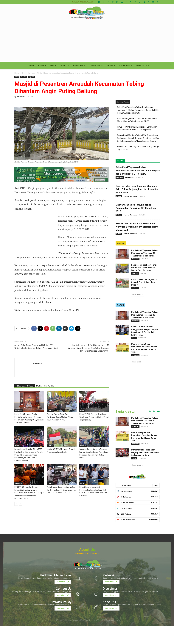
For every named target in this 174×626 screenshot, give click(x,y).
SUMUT (63, 65)
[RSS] (131, 2)
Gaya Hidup (124, 65)
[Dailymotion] (99, 2)
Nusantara (78, 65)
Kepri (41, 65)
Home (31, 65)
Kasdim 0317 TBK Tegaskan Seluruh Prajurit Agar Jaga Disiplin (138, 148)
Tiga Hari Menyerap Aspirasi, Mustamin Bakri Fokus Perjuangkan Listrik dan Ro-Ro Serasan (137, 189)
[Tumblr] (144, 2)
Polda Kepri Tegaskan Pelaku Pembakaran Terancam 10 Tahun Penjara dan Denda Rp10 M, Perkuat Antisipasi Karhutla (138, 110)
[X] (149, 2)
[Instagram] (117, 2)
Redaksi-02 (20, 97)
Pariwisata (141, 65)
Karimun (31, 73)
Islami (110, 65)
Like (156, 485)
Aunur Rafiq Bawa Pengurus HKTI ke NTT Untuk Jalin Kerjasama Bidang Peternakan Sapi (36, 346)
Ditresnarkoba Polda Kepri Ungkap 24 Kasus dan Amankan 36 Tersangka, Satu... (145, 452)
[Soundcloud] (135, 2)
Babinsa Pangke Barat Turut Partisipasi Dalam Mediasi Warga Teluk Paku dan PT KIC (60, 417)
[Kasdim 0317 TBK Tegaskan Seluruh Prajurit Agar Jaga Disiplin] (62, 436)
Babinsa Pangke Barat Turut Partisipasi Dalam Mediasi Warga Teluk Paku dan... (143, 267)
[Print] (65, 328)
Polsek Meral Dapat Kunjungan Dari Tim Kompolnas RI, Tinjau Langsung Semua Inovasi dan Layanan (61, 490)
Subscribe (153, 520)
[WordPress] (153, 2)
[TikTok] (140, 2)
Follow (154, 491)
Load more (136, 294)
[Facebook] (104, 2)
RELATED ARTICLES (24, 386)
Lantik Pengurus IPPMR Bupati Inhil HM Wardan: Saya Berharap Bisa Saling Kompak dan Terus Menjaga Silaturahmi (88, 348)
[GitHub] (113, 2)
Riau (52, 65)
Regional (31, 77)
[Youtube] (158, 2)
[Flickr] (108, 2)
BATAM (120, 305)
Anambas (18, 410)
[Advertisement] (87, 42)
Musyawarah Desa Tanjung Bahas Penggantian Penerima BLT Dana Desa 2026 (136, 208)
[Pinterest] (126, 2)
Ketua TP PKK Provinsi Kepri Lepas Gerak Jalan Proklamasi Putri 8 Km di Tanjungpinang (93, 417)
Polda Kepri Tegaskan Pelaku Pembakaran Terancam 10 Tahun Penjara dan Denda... (144, 253)
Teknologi (94, 65)
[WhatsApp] (52, 328)
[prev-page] (16, 504)
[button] (170, 65)
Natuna (120, 161)
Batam (82, 483)
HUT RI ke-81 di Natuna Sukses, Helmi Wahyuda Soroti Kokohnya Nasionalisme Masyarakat (137, 226)
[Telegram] (71, 328)
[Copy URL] (77, 328)
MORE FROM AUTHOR (45, 386)
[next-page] (20, 504)
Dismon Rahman (130, 196)
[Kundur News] (87, 12)
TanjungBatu (125, 411)
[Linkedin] (122, 2)
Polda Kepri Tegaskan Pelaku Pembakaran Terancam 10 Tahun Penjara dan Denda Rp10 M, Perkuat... (138, 170)
